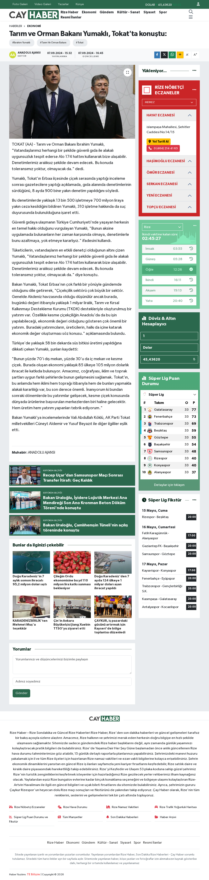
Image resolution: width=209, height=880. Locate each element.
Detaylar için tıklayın (169, 485)
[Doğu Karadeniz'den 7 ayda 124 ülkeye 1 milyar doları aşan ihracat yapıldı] (113, 562)
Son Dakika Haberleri (124, 817)
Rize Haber (69, 12)
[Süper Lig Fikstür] (194, 500)
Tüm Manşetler (72, 817)
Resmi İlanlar (71, 17)
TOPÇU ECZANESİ (161, 207)
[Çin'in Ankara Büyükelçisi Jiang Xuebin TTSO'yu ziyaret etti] (72, 606)
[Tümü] (194, 71)
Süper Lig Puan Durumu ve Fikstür (28, 819)
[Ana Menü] (191, 17)
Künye (80, 4)
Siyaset (149, 12)
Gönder (22, 693)
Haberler (15, 26)
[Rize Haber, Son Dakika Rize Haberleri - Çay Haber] (34, 14)
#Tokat (79, 42)
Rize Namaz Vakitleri (125, 807)
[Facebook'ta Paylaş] (157, 55)
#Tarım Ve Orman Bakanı (53, 42)
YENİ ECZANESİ (159, 195)
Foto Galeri (20, 4)
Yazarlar (63, 4)
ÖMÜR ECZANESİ (161, 172)
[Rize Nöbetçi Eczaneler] (194, 90)
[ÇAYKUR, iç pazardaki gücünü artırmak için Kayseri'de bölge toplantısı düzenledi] (113, 606)
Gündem (107, 12)
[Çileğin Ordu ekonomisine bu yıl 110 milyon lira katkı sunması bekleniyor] (72, 562)
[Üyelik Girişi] (196, 4)
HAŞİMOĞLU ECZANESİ (166, 161)
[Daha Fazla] (180, 55)
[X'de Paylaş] (164, 55)
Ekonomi (89, 12)
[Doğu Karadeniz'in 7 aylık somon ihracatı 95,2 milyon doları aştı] (31, 562)
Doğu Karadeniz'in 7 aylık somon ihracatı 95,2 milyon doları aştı (30, 580)
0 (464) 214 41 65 (165, 148)
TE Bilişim (33, 874)
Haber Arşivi (168, 817)
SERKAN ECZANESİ (162, 184)
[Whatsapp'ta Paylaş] (172, 55)
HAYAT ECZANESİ (161, 115)
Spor (163, 12)
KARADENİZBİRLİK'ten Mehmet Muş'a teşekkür (30, 624)
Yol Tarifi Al (160, 141)
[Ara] (191, 12)
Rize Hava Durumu (75, 807)
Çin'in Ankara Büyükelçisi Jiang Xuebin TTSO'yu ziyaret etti (71, 624)
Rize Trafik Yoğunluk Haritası (178, 807)
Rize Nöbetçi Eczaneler (29, 807)
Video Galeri (42, 4)
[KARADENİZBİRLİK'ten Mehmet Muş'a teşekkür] (31, 606)
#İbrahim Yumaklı (21, 42)
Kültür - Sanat (128, 12)
